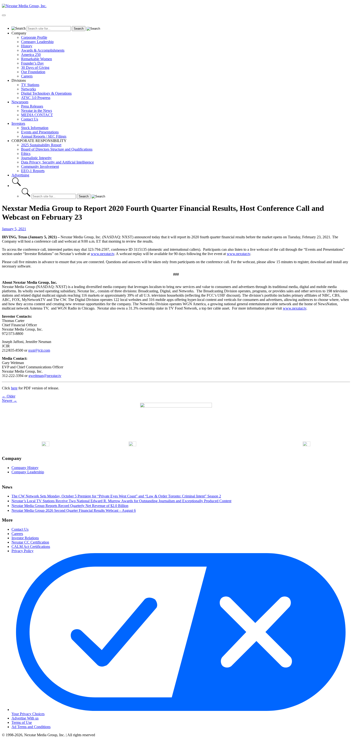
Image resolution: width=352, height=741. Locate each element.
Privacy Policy (22, 551)
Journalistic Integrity (36, 158)
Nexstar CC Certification (30, 542)
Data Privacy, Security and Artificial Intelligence (57, 162)
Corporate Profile (34, 37)
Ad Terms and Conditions (31, 727)
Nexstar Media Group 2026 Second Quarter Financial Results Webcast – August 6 (73, 510)
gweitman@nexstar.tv (44, 376)
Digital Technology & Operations (46, 93)
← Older (8, 396)
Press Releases (32, 106)
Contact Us (29, 119)
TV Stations (30, 85)
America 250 (31, 55)
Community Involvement (40, 166)
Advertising (20, 175)
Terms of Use (21, 722)
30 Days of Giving (35, 67)
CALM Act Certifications (30, 547)
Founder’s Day (32, 63)
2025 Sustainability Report (41, 145)
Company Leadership (37, 42)
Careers (27, 76)
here (14, 388)
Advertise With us (25, 718)
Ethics (25, 154)
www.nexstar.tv (102, 254)
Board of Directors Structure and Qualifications (56, 149)
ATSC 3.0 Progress (35, 98)
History (26, 46)
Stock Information (34, 128)
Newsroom (19, 102)
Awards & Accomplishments (42, 50)
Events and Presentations (40, 132)
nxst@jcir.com (39, 350)
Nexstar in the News (36, 111)
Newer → (9, 400)
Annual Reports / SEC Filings (43, 136)
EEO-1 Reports (33, 171)
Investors (18, 123)
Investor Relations (25, 538)
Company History (25, 468)
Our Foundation (33, 72)
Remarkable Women (36, 59)
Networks (28, 89)
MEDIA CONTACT (37, 115)
